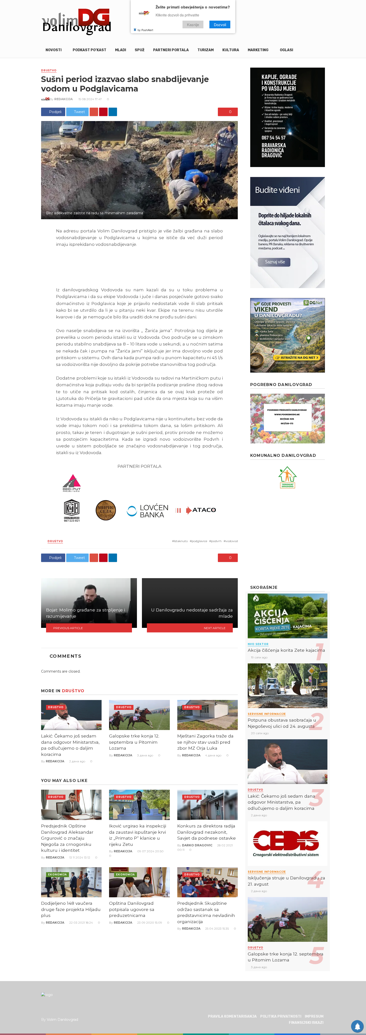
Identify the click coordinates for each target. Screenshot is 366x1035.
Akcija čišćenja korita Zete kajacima (286, 650)
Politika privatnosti (280, 1016)
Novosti (53, 50)
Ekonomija (57, 874)
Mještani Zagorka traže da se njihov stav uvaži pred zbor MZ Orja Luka (205, 742)
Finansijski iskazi (306, 1023)
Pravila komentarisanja (232, 1016)
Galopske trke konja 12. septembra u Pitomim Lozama (134, 742)
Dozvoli (220, 24)
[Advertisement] (287, 537)
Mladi (120, 50)
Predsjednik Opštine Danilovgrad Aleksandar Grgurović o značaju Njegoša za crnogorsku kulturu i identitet (67, 838)
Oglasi (286, 50)
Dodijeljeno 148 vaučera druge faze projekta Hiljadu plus (71, 909)
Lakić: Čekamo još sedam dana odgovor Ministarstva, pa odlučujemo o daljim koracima (70, 745)
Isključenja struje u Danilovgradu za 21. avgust (286, 881)
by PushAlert (145, 30)
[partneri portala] (139, 498)
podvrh (216, 541)
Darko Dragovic (197, 845)
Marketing (258, 50)
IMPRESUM (314, 1016)
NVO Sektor (258, 644)
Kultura (230, 50)
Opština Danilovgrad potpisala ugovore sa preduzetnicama (131, 909)
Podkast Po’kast (89, 50)
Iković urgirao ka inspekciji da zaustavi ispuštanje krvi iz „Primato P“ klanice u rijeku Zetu (137, 835)
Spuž (139, 50)
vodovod (232, 541)
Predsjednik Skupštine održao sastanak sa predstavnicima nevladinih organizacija (206, 912)
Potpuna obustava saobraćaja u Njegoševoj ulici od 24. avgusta (282, 723)
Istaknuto (181, 541)
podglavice (199, 541)
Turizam (205, 50)
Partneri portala (171, 50)
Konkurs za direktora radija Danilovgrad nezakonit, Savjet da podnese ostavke (206, 832)
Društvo (49, 70)
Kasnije (193, 24)
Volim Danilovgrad (62, 1019)
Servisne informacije (267, 714)
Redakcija (63, 99)
